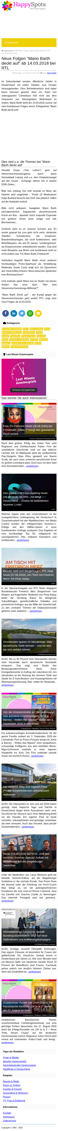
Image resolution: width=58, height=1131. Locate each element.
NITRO (34, 339)
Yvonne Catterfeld (19, 339)
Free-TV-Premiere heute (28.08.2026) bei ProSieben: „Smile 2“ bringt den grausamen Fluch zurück (29, 430)
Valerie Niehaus (19, 346)
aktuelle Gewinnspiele (14, 1061)
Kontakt (7, 1113)
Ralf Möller (29, 332)
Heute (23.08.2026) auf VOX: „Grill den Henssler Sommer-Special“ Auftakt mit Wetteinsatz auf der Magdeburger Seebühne (26, 859)
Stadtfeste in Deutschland (16, 1069)
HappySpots (8, 51)
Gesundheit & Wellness (15, 1093)
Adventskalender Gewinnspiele (19, 1065)
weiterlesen (32, 466)
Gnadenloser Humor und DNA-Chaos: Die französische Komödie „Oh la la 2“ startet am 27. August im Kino (28, 1006)
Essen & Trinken (11, 1085)
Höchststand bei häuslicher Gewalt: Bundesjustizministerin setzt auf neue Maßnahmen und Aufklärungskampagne (27, 935)
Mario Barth (52, 73)
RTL (54, 509)
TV (16, 51)
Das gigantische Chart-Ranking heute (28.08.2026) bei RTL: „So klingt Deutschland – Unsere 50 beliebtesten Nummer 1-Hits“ (25, 499)
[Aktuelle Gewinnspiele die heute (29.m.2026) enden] (23, 395)
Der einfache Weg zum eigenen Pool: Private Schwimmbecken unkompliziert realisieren (26, 790)
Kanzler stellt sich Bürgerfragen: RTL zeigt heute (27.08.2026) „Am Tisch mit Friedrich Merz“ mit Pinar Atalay (28, 575)
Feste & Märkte (11, 1057)
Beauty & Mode (11, 1081)
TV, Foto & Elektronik (14, 1100)
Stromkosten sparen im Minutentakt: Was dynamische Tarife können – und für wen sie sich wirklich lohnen (27, 645)
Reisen (7, 1097)
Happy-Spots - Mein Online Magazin (23, 6)
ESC (25, 329)
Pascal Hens (28, 336)
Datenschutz (9, 1120)
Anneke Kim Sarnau (22, 343)
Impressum (9, 1117)
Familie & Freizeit (12, 1089)
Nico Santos (36, 329)
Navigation (11, 42)
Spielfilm (15, 336)
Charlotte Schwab (11, 329)
